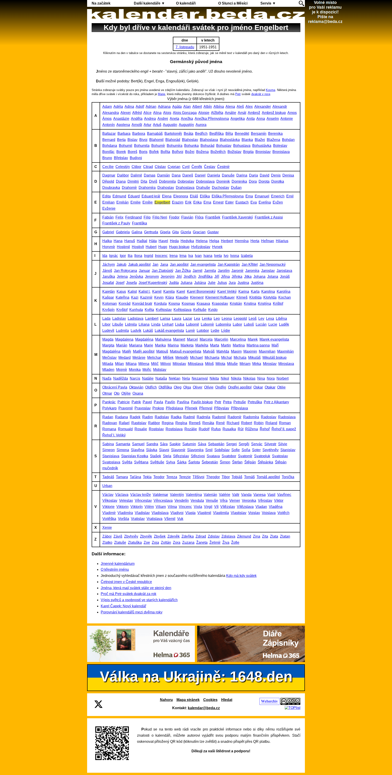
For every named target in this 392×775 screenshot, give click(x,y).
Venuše (212, 500)
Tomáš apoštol (268, 477)
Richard (233, 423)
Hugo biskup (179, 247)
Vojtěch (283, 513)
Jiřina (225, 276)
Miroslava (286, 364)
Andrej (162, 119)
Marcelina (238, 339)
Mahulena (163, 339)
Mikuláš (254, 357)
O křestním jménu (115, 569)
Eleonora (180, 196)
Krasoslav (220, 303)
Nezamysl (200, 378)
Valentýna (194, 495)
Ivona (234, 256)
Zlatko (107, 542)
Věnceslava (163, 500)
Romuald (125, 429)
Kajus (121, 291)
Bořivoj (177, 152)
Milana (131, 364)
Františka (139, 223)
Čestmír (223, 167)
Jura (232, 283)
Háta (153, 241)
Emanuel (262, 196)
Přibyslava (239, 408)
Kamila (169, 291)
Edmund (119, 196)
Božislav (234, 152)
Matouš (162, 351)
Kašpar (108, 297)
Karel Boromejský (201, 291)
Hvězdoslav (200, 247)
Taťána (135, 477)
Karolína (283, 291)
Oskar (258, 387)
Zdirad (201, 536)
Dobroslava (205, 181)
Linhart (167, 324)
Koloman (109, 303)
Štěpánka (265, 462)
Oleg (177, 387)
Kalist (132, 291)
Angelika (237, 119)
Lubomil (192, 324)
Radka (176, 417)
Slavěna (137, 450)
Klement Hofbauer (220, 297)
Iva (190, 256)
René (220, 423)
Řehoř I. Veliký (114, 435)
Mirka (256, 364)
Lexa (270, 318)
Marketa (187, 345)
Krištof (278, 303)
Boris (143, 152)
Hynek (217, 247)
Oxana (137, 393)
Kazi (134, 297)
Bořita (165, 152)
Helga (214, 241)
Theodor (213, 477)
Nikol (225, 378)
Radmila (203, 417)
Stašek (155, 456)
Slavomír (178, 450)
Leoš (253, 318)
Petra (227, 402)
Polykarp (109, 408)
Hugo (162, 247)
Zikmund (244, 536)
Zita (265, 536)
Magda (107, 339)
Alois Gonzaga (185, 113)
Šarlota (194, 462)
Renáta (208, 423)
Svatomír (245, 456)
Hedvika (187, 241)
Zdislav (214, 536)
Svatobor (229, 456)
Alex (249, 106)
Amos (292, 113)
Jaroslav (268, 271)
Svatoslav (280, 456)
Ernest (218, 202)
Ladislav (119, 318)
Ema (249, 196)
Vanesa (259, 495)
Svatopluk (262, 456)
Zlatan (285, 536)
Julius (222, 283)
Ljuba (179, 324)
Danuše (228, 175)
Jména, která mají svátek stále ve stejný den (136, 588)
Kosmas (188, 303)
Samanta (123, 444)
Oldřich (151, 387)
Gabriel (108, 232)
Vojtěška (109, 519)
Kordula (160, 303)
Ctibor (136, 167)
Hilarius (282, 241)
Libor (106, 324)
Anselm (273, 119)
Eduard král (151, 196)
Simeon (108, 450)
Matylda (222, 351)
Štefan (237, 462)
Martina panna (258, 345)
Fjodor (174, 217)
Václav (107, 495)
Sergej (231, 444)
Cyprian (174, 167)
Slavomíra (195, 450)
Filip (147, 217)
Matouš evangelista (185, 351)
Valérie (224, 495)
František (212, 217)
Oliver (197, 387)
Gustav (213, 232)
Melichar (154, 357)
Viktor (278, 500)
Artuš (157, 125)
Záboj (107, 536)
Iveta (218, 256)
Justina (243, 283)
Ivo (226, 256)
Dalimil (136, 175)
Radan (107, 417)
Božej (189, 152)
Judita (174, 283)
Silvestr (270, 444)
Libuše (117, 324)
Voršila (123, 519)
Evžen (278, 202)
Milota (220, 364)
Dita (144, 181)
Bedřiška (216, 133)
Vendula (197, 500)
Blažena (273, 140)
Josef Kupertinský (153, 283)
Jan (155, 264)
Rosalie (141, 429)
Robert (246, 423)
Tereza (171, 477)
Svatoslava (111, 462)
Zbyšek (160, 536)
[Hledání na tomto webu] (301, 3)
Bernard (108, 140)
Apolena (123, 125)
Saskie (175, 444)
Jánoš (107, 271)
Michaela (212, 357)
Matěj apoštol (143, 351)
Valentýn (177, 495)
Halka (107, 241)
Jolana (272, 276)
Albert (197, 106)
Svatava (213, 456)
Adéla (118, 106)
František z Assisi (269, 217)
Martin (226, 345)
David (264, 175)
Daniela (213, 175)
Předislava (174, 408)
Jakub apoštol (139, 264)
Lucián (261, 324)
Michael (196, 357)
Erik (188, 202)
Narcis (135, 378)
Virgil (208, 507)
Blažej (260, 140)
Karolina (268, 291)
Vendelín (181, 500)
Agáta (177, 106)
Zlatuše (120, 542)
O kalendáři (186, 3)
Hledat (226, 700)
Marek (253, 339)
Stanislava (110, 456)
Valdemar (160, 495)
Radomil (219, 417)
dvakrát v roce (260, 94)
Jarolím (224, 271)
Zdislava (228, 536)
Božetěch (218, 152)
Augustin (170, 125)
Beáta (188, 133)
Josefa (131, 283)
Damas (149, 175)
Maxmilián (285, 351)
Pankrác (109, 402)
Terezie (185, 477)
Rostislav (156, 429)
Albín (207, 106)
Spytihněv (270, 450)
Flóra (199, 217)
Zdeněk (173, 536)
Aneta (174, 119)
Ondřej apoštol (240, 387)
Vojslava (269, 513)
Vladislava (160, 513)
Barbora (138, 133)
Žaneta (202, 542)
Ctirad (148, 167)
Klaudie (182, 297)
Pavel (147, 402)
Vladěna (275, 507)
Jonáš (285, 276)
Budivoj (136, 158)
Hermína (242, 241)
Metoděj (181, 357)
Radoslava (287, 417)
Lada (106, 318)
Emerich (277, 196)
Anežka (187, 119)
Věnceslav (143, 500)
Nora (271, 378)
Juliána (200, 283)
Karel (180, 291)
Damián (163, 175)
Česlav (209, 167)
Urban (107, 486)
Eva (253, 202)
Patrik (136, 402)
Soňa (246, 450)
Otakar (270, 387)
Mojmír (121, 370)
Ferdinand (133, 217)
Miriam (245, 364)
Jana (164, 264)
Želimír (214, 542)
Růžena (251, 429)
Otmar (107, 393)
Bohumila (141, 146)
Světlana (141, 462)
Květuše (199, 310)
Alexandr (279, 106)
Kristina (250, 303)
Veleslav (126, 500)
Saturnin (189, 444)
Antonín (108, 125)
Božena (202, 152)
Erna (207, 202)
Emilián (122, 202)
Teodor (158, 477)
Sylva (170, 462)
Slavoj (164, 450)
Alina (157, 113)
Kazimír (146, 297)
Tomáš (249, 477)
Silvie (282, 444)
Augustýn (186, 125)
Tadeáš (108, 477)
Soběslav (222, 450)
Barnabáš (155, 133)
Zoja (155, 542)
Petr (238, 94)
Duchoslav (220, 187)
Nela (186, 378)
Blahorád (172, 140)
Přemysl (205, 408)
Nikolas (249, 378)
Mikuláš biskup (274, 357)
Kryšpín (108, 310)
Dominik (223, 181)
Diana (121, 181)
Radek (135, 417)
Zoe (147, 542)
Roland (271, 423)
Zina (256, 536)
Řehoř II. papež (284, 429)
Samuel (138, 444)
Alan (187, 106)
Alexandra (110, 113)
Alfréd (137, 113)
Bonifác (108, 152)
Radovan (109, 423)
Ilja (130, 256)
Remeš (195, 423)
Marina (173, 345)
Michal (226, 357)
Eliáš (194, 196)
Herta (254, 241)
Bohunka (191, 146)
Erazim (177, 202)
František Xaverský (237, 217)
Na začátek (101, 3)
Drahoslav (165, 187)
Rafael (124, 423)
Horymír (108, 247)
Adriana (164, 106)
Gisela (165, 232)
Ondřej (220, 387)
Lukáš (148, 330)
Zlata (274, 536)
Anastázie (121, 119)
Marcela (206, 339)
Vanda (246, 495)
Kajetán (108, 291)
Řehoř (265, 429)
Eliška (205, 196)
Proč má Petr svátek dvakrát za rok (128, 594)
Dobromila (167, 181)
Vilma (172, 507)
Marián (121, 345)
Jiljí (179, 276)
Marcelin (221, 339)
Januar (144, 271)
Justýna (257, 283)
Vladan (261, 507)
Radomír (234, 417)
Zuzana (188, 542)
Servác (256, 444)
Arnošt (137, 125)
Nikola (236, 378)
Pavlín (170, 402)
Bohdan (288, 140)
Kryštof (121, 310)
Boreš (132, 152)
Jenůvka (136, 276)
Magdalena (124, 339)
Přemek (191, 408)
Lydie (215, 330)
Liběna (281, 318)
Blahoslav (190, 140)
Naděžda (120, 378)
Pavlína (183, 402)
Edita (106, 196)
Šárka (181, 462)
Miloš (209, 364)
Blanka (247, 140)
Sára (164, 444)
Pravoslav (143, 408)
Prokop (158, 408)
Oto (117, 393)
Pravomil (125, 408)
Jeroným (167, 276)
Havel (163, 241)
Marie (161, 94)
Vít (216, 507)
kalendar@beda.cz (204, 708)
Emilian (108, 202)
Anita (250, 119)
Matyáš (209, 351)
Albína (218, 106)
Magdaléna (144, 339)
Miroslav (270, 364)
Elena (167, 196)
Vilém (149, 507)
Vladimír (109, 513)
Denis (276, 175)
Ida (104, 256)
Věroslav (265, 500)
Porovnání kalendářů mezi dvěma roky (131, 612)
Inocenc (161, 256)
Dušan (236, 187)
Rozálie (190, 429)
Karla (255, 291)
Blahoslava (209, 140)
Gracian (199, 232)
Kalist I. (144, 291)
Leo (217, 318)
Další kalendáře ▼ (149, 3)
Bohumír (158, 146)
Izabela (247, 256)
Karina (243, 291)
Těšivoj (198, 477)
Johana (259, 276)
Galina (137, 232)
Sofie (235, 450)
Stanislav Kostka (134, 456)
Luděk (284, 324)
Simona (123, 450)
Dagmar (108, 175)
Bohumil (125, 146)
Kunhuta (136, 310)
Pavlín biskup (202, 402)
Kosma (270, 90)
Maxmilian (267, 351)
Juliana (186, 283)
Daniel (200, 175)
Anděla (136, 119)
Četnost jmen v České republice (126, 582)
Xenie (107, 527)
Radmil (189, 417)
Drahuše (203, 187)
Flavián (187, 217)
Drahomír (129, 187)
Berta (121, 140)
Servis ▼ (268, 3)
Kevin (159, 297)
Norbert (283, 378)
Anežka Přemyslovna (212, 119)
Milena (143, 364)
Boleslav (280, 146)
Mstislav (159, 370)
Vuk (180, 519)
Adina (129, 106)
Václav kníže (140, 495)
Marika (160, 345)
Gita (175, 232)
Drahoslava (185, 187)
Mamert (179, 339)
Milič (155, 364)
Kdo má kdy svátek (241, 576)
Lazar (187, 318)
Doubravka (111, 187)
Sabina (108, 444)
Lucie (272, 324)
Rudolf (204, 429)
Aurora (201, 125)
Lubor (237, 324)
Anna (260, 119)
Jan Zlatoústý (162, 271)
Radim (147, 417)
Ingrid (148, 256)
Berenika (275, 133)
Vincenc (185, 507)
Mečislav (109, 357)
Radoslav (268, 417)
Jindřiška (205, 276)
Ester (229, 202)
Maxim (236, 351)
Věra (224, 500)
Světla (127, 462)
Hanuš (129, 241)
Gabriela (123, 232)
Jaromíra (252, 271)
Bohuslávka (261, 146)
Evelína (265, 202)
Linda (155, 324)
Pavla (158, 402)
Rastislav (138, 423)
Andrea (150, 119)
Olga (187, 387)
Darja (253, 175)
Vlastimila (221, 513)
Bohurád (207, 146)
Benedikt (242, 133)
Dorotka (277, 181)
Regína (181, 423)
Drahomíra (147, 187)
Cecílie (108, 167)
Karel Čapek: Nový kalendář (123, 606)
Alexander (262, 106)
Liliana (144, 324)
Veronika (249, 500)
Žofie (235, 542)
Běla (229, 133)
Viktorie (108, 507)
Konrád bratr (142, 303)
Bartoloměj (173, 133)
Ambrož (254, 113)
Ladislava (135, 318)
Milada (107, 364)
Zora (176, 542)
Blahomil (156, 140)
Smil (209, 450)
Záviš (117, 536)
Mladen (108, 370)
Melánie (138, 357)
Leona (227, 318)
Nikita (214, 378)
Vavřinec (284, 495)
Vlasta (190, 513)
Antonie (286, 119)
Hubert (151, 247)
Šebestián (210, 462)
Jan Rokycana (125, 271)
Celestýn (122, 167)
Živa (225, 542)
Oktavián (136, 387)
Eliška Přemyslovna (228, 196)
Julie (212, 283)
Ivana (207, 256)
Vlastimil (204, 513)
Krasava (203, 303)
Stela (167, 456)
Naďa (106, 378)
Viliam (161, 507)
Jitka (248, 276)
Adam (107, 106)
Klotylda (270, 297)
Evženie (108, 208)
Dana (176, 175)
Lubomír (207, 324)
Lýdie (225, 330)
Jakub (121, 264)
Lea (197, 318)
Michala (240, 357)
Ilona (138, 256)
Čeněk (196, 167)
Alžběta (217, 113)
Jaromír (237, 271)
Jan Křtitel (250, 264)
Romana (109, 429)
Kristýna (264, 303)
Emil (290, 196)
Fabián (108, 217)
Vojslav (254, 513)
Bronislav (263, 152)
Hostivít (138, 247)
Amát (242, 113)
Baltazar (109, 133)
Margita (108, 345)
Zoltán (166, 542)
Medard (124, 357)
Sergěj (244, 444)
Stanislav (287, 450)
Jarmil (197, 271)
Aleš (240, 106)
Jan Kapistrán (229, 264)
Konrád (124, 303)
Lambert (151, 318)
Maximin (250, 351)
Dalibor (123, 175)
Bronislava (281, 152)
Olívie (208, 387)
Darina (241, 175)
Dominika (239, 181)
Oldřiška (165, 387)
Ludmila (122, 330)
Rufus (216, 429)
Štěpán (250, 462)
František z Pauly (116, 223)
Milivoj (165, 364)
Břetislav (121, 158)
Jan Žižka (183, 271)
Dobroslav (186, 181)
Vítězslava (245, 507)
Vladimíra (125, 513)
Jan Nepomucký (273, 264)
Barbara (124, 133)
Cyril (186, 167)
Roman (285, 423)
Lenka (207, 318)
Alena (230, 106)
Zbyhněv (131, 536)
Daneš (187, 175)
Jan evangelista (203, 264)
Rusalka (229, 429)
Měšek (168, 357)
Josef (120, 283)
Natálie (148, 378)
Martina (239, 345)
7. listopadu (185, 47)
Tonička (288, 477)
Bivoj (143, 140)
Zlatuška (135, 542)
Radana (121, 417)
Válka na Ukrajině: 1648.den (196, 676)
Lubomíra (223, 324)
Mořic (146, 370)
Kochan (284, 297)
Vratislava (154, 519)
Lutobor (203, 330)
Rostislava (174, 429)
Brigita (248, 152)
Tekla (147, 477)
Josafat (108, 283)
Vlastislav (238, 513)
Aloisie (203, 113)
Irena (173, 256)
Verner (234, 500)
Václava (121, 495)
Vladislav (142, 513)
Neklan (174, 378)
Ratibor (154, 423)
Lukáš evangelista (169, 330)
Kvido (213, 310)
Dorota (264, 181)
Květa (149, 310)
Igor (123, 256)
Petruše (239, 402)
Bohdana (109, 146)
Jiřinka (237, 276)
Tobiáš (237, 477)
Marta (214, 345)
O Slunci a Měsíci (232, 3)
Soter (256, 450)
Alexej (125, 113)
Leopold (240, 318)
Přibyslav (221, 408)
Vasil (271, 495)
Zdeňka (187, 536)
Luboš (249, 324)
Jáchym (108, 264)
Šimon (225, 462)
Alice (147, 113)
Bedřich (201, 133)
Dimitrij (133, 181)
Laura (176, 318)
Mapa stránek (188, 700)
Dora (253, 181)
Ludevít (108, 330)
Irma (182, 256)
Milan (119, 364)
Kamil (157, 291)
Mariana (135, 345)
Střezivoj (198, 456)
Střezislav (181, 456)
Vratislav (138, 519)
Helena (202, 241)
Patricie (124, 402)
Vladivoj (177, 513)
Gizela (186, 232)
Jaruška (108, 276)
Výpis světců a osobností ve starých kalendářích (139, 600)
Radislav (162, 417)
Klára (169, 297)
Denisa (288, 175)
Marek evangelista (274, 339)
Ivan (198, 256)
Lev (261, 318)
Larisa (165, 318)
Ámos (107, 119)
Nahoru (166, 700)
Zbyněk (146, 536)
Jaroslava (284, 271)
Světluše (157, 462)
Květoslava (182, 310)
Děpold (108, 181)
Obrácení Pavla (114, 387)
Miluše (232, 364)
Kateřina (122, 297)
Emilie (135, 202)
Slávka (151, 450)
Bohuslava (241, 146)
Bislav (132, 140)
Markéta (201, 345)
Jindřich (190, 276)
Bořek (154, 152)
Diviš (153, 181)
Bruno (107, 158)
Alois (167, 113)
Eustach (242, 202)
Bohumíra (174, 146)
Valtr (235, 495)
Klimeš (241, 297)
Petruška (255, 402)
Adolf (140, 106)
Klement (196, 297)
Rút (240, 429)
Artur (147, 125)
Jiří (216, 276)
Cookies (210, 700)
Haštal (142, 241)
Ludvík (136, 330)
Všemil (169, 519)
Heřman (267, 241)
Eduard (134, 196)
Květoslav (164, 310)
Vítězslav (227, 507)
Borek (121, 152)
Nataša (161, 378)
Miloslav (179, 364)
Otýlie (126, 393)
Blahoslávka (230, 140)
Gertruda (151, 232)
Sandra (152, 444)
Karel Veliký (227, 291)
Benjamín (258, 133)
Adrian (151, 106)
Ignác (113, 256)
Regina (168, 423)
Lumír (190, 330)
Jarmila (210, 271)
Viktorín (136, 507)
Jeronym (152, 276)
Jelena (122, 276)
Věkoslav (109, 500)
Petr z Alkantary (276, 402)
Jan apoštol (179, 264)
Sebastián (216, 444)
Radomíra (251, 417)
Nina (261, 378)
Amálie (230, 113)
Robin (259, 423)
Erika (197, 202)
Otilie (281, 387)
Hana (118, 241)
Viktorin (122, 507)
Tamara (122, 477)
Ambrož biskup (274, 113)
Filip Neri (159, 217)
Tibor (226, 477)
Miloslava (195, 364)
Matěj (126, 351)
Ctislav (160, 167)
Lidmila (131, 324)
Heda (174, 241)
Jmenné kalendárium (118, 564)
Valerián (210, 495)
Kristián (236, 303)
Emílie (147, 202)
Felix (119, 217)
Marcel (192, 339)
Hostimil (123, 247)
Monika (135, 370)
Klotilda (255, 297)
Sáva (202, 444)
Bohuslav (223, 146)
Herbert (227, 241)
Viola (198, 507)
